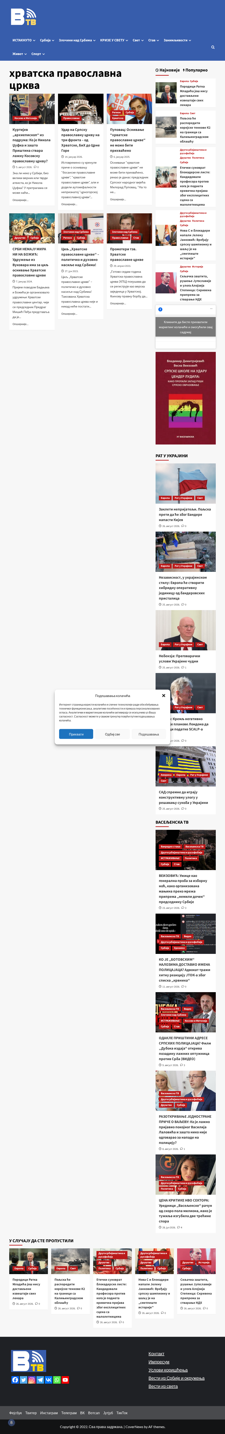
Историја (197, 267)
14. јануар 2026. (74, 157)
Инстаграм (49, 1413)
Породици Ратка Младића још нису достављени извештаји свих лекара (194, 95)
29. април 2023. (122, 266)
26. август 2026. (171, 526)
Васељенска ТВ (194, 847)
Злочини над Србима (75, 40)
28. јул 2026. (169, 1227)
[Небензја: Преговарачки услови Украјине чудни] (186, 630)
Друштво (20, 238)
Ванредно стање (170, 847)
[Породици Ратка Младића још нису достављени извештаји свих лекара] (166, 92)
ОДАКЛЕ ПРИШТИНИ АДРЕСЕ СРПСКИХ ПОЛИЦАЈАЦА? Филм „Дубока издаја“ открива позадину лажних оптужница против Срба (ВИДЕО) (185, 1048)
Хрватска (117, 118)
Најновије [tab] (169, 70)
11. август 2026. (171, 987)
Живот (18, 53)
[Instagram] (32, 1380)
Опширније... (21, 200)
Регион (116, 112)
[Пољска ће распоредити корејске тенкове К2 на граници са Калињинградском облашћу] (166, 126)
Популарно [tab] (196, 70)
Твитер (31, 1413)
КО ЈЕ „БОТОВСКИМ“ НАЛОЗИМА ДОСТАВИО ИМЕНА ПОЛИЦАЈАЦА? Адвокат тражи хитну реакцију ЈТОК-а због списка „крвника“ (184, 970)
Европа (184, 81)
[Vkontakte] (48, 1380)
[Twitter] (23, 1380)
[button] (163, 695)
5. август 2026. (24, 167)
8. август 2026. (170, 1149)
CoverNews (134, 1427)
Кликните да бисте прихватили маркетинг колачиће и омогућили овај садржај (185, 327)
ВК (82, 1413)
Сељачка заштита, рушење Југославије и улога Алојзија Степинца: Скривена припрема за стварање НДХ (195, 288)
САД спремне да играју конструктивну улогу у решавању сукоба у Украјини (183, 797)
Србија (45, 40)
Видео (187, 936)
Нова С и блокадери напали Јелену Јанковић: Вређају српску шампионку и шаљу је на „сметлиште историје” (196, 244)
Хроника (179, 948)
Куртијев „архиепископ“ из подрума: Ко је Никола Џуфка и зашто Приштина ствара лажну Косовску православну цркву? (32, 145)
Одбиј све (112, 734)
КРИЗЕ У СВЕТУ (112, 40)
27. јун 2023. (71, 271)
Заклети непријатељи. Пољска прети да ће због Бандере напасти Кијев (185, 515)
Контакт (156, 1353)
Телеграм (69, 1413)
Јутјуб (108, 1413)
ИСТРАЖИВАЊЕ (170, 858)
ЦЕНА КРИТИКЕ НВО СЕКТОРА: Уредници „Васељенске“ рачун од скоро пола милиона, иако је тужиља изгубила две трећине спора (185, 1211)
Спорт (36, 53)
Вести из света (163, 1386)
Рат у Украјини (183, 498)
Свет (136, 40)
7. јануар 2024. (24, 282)
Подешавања (149, 734)
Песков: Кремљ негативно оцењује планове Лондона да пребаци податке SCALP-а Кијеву (184, 726)
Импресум (159, 1361)
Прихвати (76, 734)
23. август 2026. (171, 908)
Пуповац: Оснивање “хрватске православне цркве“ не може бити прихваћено (127, 140)
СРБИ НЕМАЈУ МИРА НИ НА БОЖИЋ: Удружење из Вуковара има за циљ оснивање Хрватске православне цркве (30, 262)
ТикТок (121, 1413)
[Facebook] (15, 1380)
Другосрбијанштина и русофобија (193, 151)
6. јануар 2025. (122, 157)
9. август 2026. (170, 1065)
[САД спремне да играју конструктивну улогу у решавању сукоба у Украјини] (186, 766)
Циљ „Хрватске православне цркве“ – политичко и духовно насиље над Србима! (80, 257)
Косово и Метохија (26, 118)
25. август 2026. (171, 605)
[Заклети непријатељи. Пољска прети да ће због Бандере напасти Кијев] (186, 483)
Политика (198, 158)
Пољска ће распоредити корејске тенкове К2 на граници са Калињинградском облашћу (195, 130)
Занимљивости (175, 40)
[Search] (213, 47)
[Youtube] (65, 1380)
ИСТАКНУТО (22, 40)
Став (151, 40)
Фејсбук (15, 1413)
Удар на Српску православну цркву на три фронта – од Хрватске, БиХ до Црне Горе (80, 140)
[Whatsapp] (57, 1380)
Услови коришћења (168, 1369)
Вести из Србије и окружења (177, 1378)
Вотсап (94, 1413)
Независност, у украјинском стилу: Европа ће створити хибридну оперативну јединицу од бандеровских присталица (183, 588)
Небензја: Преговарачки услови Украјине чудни (179, 658)
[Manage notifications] (11, 1422)
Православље (71, 118)
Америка (166, 775)
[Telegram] (40, 1380)
